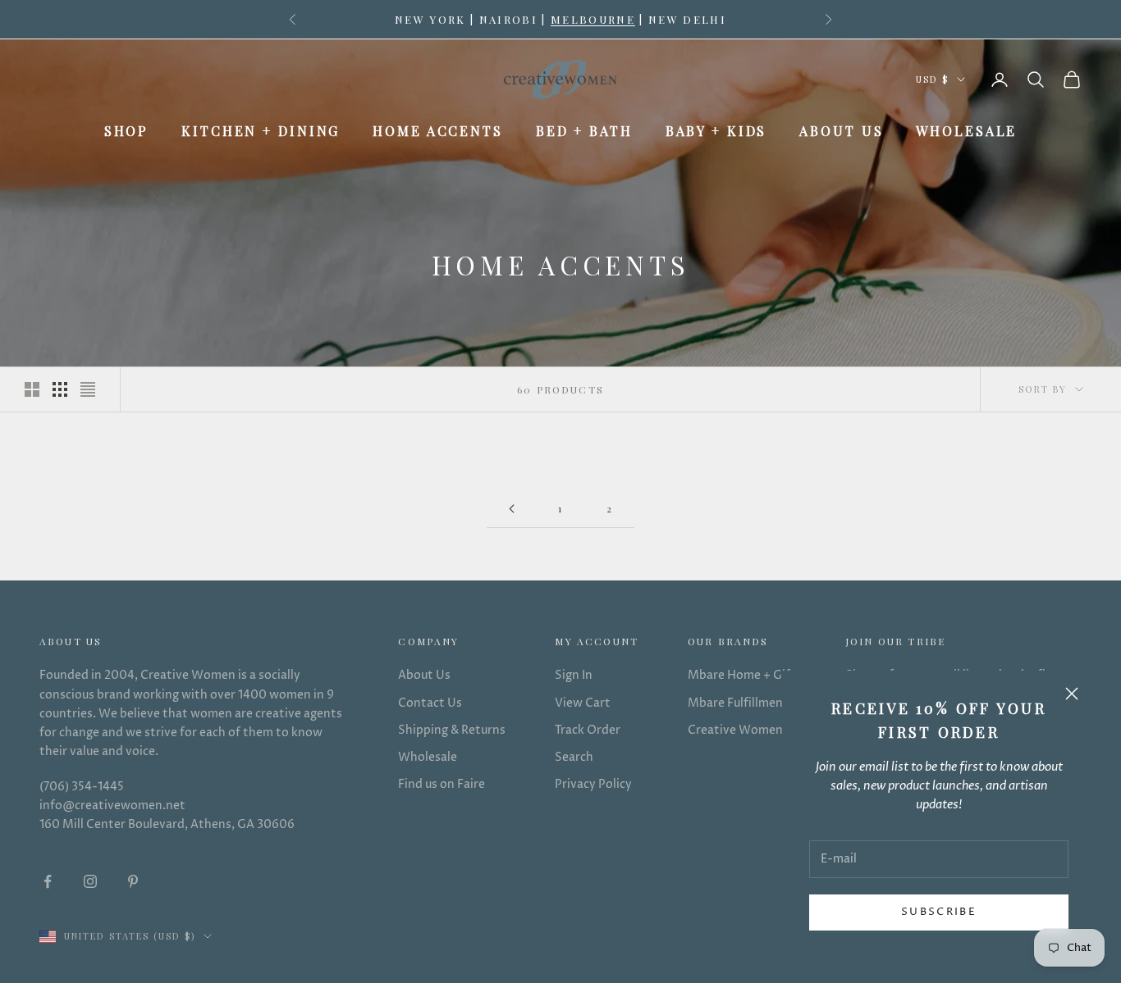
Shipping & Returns (452, 730)
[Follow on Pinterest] (133, 881)
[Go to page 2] (511, 508)
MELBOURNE (593, 18)
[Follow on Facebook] (47, 881)
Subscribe (939, 911)
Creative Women (735, 730)
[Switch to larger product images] (32, 389)
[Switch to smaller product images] (60, 389)
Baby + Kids (716, 130)
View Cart (583, 703)
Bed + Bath (584, 130)
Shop (126, 130)
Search (574, 757)
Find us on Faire (441, 784)
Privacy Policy (593, 784)
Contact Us (430, 703)
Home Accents (438, 130)
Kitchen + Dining (260, 130)
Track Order (587, 730)
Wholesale (966, 130)
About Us (841, 130)
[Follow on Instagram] (90, 881)
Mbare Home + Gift (742, 675)
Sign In (574, 675)
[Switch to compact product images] (87, 389)
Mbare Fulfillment (738, 703)
